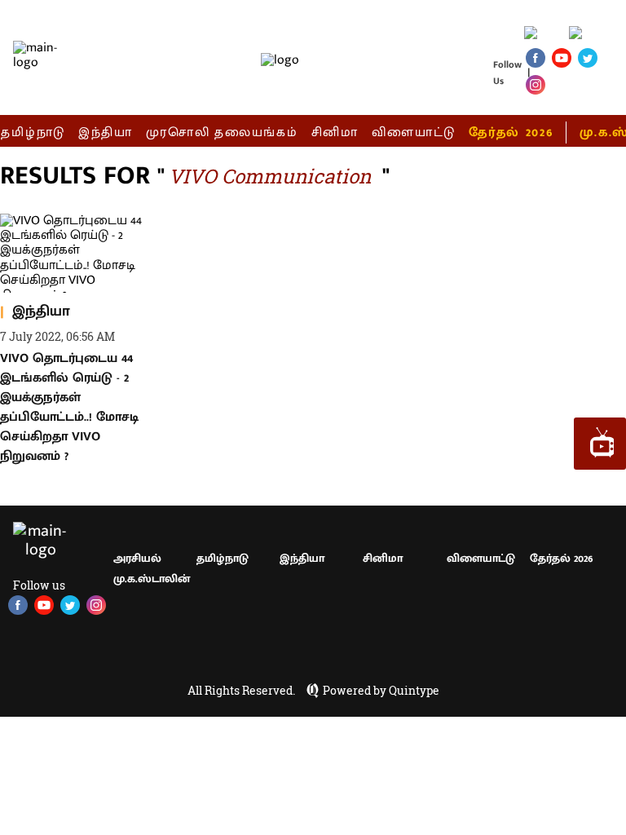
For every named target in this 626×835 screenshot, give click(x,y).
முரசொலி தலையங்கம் (222, 132)
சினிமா (335, 132)
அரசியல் (137, 558)
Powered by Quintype (381, 690)
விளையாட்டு (414, 132)
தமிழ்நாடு (33, 132)
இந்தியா (105, 132)
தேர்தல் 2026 (511, 132)
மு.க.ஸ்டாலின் (151, 578)
